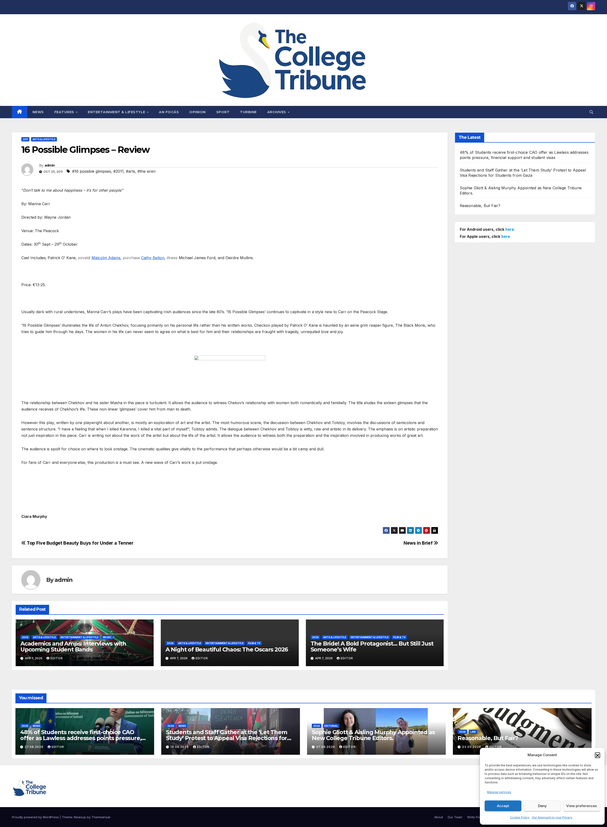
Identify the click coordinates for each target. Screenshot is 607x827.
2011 (25, 139)
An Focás (169, 112)
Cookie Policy (519, 817)
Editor (57, 658)
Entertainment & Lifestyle (117, 112)
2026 (25, 637)
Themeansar (101, 817)
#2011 (118, 171)
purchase (131, 257)
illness (172, 257)
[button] (597, 755)
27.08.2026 (34, 747)
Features (64, 112)
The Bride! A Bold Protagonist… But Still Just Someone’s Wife (372, 646)
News (38, 112)
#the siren (147, 171)
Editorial (331, 725)
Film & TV (254, 643)
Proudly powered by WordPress (36, 817)
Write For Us (476, 817)
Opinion (197, 112)
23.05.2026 (472, 747)
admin (50, 165)
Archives (277, 112)
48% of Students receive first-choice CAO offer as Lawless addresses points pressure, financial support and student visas (80, 738)
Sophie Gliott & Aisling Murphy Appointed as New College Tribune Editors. (373, 735)
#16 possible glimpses (91, 171)
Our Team (455, 817)
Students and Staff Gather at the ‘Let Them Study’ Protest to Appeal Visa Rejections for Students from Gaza (226, 738)
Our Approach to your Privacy (552, 817)
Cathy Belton (152, 257)
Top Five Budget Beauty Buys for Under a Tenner (79, 543)
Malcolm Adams (106, 257)
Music (107, 637)
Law (473, 731)
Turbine (248, 112)
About (438, 817)
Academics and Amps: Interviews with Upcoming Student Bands (73, 646)
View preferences (581, 806)
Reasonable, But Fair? (480, 205)
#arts (130, 171)
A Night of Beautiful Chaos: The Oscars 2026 (227, 649)
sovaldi (84, 257)
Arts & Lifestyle (43, 139)
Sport (223, 112)
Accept (503, 806)
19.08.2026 (180, 747)
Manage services (499, 792)
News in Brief (419, 543)
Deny (542, 806)
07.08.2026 (326, 747)
